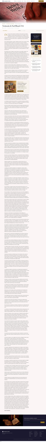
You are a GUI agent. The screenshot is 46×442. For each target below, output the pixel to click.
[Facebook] (21, 30)
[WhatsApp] (24, 30)
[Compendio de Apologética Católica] (32, 47)
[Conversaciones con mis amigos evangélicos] (39, 47)
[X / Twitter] (23, 30)
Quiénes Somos (36, 433)
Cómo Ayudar (35, 432)
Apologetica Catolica (7, 431)
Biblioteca (30, 432)
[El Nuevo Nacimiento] (32, 52)
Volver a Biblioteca (5, 30)
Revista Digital (31, 433)
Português (41, 433)
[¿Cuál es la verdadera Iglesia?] (39, 52)
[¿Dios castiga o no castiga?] (36, 52)
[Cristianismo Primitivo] (36, 47)
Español (40, 432)
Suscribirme (42, 422)
